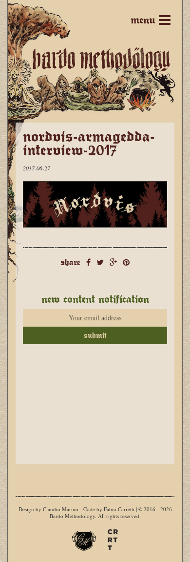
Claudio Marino (60, 509)
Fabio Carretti (119, 509)
